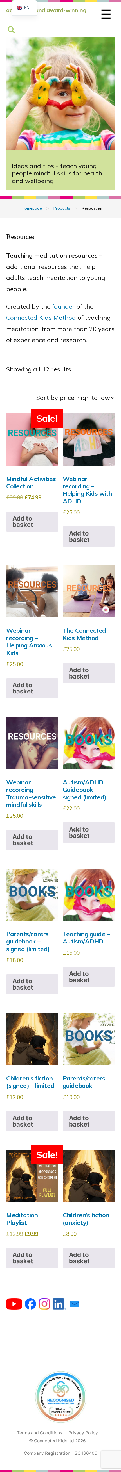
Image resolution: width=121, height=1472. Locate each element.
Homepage (32, 208)
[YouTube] (14, 1305)
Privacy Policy (83, 1433)
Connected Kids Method (41, 317)
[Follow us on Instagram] (44, 1305)
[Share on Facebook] (30, 1305)
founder (63, 306)
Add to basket (22, 521)
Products (61, 208)
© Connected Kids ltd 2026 (57, 1440)
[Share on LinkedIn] (59, 1305)
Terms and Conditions (39, 1433)
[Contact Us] (74, 1305)
